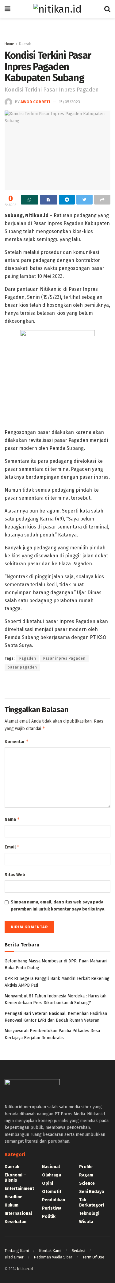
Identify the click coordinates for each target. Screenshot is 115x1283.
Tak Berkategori (91, 1202)
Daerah (25, 44)
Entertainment (19, 1188)
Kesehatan (15, 1221)
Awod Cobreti (35, 101)
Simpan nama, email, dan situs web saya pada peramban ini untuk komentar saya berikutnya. (58, 905)
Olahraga (51, 1175)
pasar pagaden (22, 667)
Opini (47, 1183)
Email (12, 847)
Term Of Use (93, 1257)
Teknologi (89, 1213)
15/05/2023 (69, 101)
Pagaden (27, 658)
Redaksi (78, 1250)
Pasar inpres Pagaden (64, 658)
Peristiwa (51, 1208)
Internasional (18, 1213)
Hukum (11, 1205)
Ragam (86, 1175)
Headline (13, 1196)
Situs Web (15, 874)
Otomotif (51, 1191)
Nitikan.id (25, 1269)
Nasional (51, 1166)
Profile (86, 1166)
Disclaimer (14, 1257)
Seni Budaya (91, 1191)
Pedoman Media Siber (53, 1257)
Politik (49, 1216)
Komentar (17, 741)
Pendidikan (53, 1200)
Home (9, 44)
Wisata (86, 1221)
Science (87, 1183)
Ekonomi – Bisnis (15, 1177)
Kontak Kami (50, 1250)
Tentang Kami (17, 1250)
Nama (12, 819)
